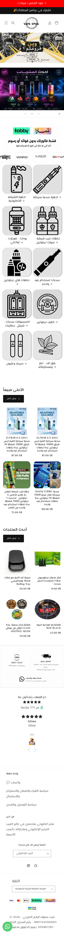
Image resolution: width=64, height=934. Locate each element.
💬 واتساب (13, 782)
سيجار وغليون (14, 364)
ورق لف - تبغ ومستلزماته (46, 365)
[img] (32, 702)
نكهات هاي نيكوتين (16, 281)
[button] (6, 23)
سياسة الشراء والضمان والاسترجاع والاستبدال (27, 794)
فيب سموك (47, 917)
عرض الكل (11, 398)
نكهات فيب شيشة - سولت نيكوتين (47, 241)
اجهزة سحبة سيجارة (45, 197)
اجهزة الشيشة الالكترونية (17, 199)
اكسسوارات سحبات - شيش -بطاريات (17, 324)
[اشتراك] (47, 853)
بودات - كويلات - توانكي (16, 241)
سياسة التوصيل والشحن (21, 805)
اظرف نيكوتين (46, 322)
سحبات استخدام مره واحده (47, 282)
